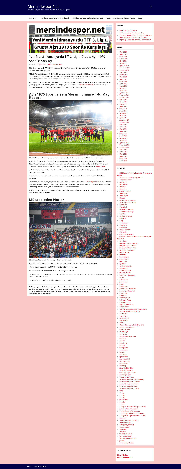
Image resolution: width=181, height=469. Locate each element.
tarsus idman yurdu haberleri (129, 382)
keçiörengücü (124, 318)
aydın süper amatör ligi (127, 202)
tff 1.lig (121, 393)
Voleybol (122, 431)
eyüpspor (122, 264)
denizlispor (123, 241)
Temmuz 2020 (124, 145)
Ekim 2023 (123, 61)
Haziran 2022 (124, 97)
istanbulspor (123, 307)
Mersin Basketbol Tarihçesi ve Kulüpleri (88, 18)
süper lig (122, 366)
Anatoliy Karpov (125, 191)
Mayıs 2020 (123, 149)
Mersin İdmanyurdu (87, 85)
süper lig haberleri (126, 370)
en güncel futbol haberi (43, 287)
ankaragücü (123, 193)
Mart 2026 (123, 52)
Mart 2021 (123, 129)
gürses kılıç (123, 293)
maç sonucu (79, 291)
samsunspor (123, 350)
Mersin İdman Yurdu (124, 457)
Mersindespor (105, 291)
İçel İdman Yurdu (125, 300)
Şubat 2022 (123, 106)
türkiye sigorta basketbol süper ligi (131, 413)
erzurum (122, 255)
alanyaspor (123, 184)
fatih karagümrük (125, 266)
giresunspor (123, 286)
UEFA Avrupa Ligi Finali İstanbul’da (131, 33)
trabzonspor (123, 400)
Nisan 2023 (123, 75)
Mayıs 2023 (123, 72)
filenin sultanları (125, 273)
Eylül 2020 (123, 140)
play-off (122, 341)
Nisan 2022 (123, 102)
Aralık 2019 (123, 161)
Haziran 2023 (124, 70)
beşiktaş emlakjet (125, 216)
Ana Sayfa (33, 18)
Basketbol (123, 207)
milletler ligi (123, 332)
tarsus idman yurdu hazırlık (129, 384)
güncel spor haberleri (101, 287)
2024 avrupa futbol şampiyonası (130, 177)
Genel (75, 287)
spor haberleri (74, 289)
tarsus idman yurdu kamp (128, 386)
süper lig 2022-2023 (126, 368)
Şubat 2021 (123, 131)
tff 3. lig (82, 289)
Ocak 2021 (123, 134)
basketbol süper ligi (126, 212)
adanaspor (123, 182)
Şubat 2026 (123, 54)
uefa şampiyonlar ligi (126, 425)
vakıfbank (122, 429)
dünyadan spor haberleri (128, 246)
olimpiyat (122, 338)
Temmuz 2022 (124, 95)
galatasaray (123, 280)
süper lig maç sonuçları (127, 372)
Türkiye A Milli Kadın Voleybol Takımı (132, 407)
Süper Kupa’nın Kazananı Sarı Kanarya (132, 37)
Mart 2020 (123, 154)
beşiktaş (122, 214)
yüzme (121, 441)
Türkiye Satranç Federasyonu (129, 411)
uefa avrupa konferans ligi (128, 420)
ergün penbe (124, 252)
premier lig (123, 343)
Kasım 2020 (123, 138)
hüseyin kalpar (124, 298)
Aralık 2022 (123, 84)
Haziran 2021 (124, 122)
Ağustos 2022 (124, 93)
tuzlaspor (122, 418)
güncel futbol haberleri (85, 287)
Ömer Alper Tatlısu (93, 182)
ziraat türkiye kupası (126, 443)
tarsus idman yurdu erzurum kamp (131, 379)
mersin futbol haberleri (92, 291)
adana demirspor (125, 180)
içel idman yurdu (125, 302)
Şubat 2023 (123, 79)
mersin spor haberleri (41, 289)
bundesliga (123, 225)
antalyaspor (123, 196)
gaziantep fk (123, 282)
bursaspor (123, 227)
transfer (122, 402)
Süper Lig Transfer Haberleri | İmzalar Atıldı (135, 40)
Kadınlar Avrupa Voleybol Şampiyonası (133, 309)
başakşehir (123, 205)
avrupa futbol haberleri (127, 200)
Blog (140, 18)
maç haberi (70, 291)
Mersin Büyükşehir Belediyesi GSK (131, 325)
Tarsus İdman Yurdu (126, 377)
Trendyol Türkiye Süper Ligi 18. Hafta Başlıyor (135, 35)
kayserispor (123, 316)
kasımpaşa (123, 314)
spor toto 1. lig (124, 361)
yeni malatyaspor (125, 436)
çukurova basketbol (126, 234)
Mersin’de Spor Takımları (128, 31)
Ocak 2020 (123, 158)
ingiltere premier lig (126, 304)
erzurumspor (124, 257)
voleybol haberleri (125, 434)
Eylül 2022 (123, 90)
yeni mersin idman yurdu (94, 289)
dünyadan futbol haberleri (128, 243)
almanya (122, 187)
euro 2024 (123, 261)
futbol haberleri (56, 291)
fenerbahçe (123, 268)
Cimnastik (122, 232)
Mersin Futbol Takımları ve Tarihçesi (55, 18)
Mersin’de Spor (122, 455)
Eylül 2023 (123, 63)
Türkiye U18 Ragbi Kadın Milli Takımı (132, 416)
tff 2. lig (122, 395)
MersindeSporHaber (55, 64)
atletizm (122, 198)
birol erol (122, 218)
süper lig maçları (125, 375)
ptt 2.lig (122, 345)
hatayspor (123, 295)
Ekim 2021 (123, 115)
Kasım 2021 (123, 113)
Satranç (122, 352)
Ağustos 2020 (124, 143)
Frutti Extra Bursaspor (127, 275)
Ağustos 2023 (124, 66)
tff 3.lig (31, 293)
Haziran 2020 (124, 147)
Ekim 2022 (123, 88)
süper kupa (123, 363)
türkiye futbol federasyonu (128, 409)
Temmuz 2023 (124, 68)
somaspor (123, 354)
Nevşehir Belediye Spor (127, 336)
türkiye (121, 404)
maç (64, 291)
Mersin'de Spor (55, 289)
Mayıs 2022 (123, 100)
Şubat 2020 (123, 156)
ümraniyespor (124, 427)
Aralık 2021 (123, 111)
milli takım (123, 334)
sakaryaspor (123, 348)
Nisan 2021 (123, 127)
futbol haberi (45, 291)
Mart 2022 (123, 104)
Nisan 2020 (123, 152)
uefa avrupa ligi (124, 422)
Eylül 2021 (123, 118)
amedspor (123, 189)
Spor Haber (64, 289)
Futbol (70, 287)
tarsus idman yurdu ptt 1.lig (129, 388)
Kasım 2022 (123, 86)
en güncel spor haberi (59, 287)
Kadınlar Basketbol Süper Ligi (129, 311)
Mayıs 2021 (123, 124)
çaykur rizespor (124, 230)
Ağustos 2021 (124, 120)
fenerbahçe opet (125, 270)
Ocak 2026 (123, 56)
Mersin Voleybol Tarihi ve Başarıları (121, 18)
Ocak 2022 (123, 109)
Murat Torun (100, 166)
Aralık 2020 (123, 136)
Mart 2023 (123, 77)
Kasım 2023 (123, 59)
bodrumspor (123, 223)
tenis (121, 391)
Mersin (31, 289)
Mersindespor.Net (43, 6)
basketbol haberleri (126, 209)
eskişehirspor (124, 259)
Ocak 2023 (123, 81)
